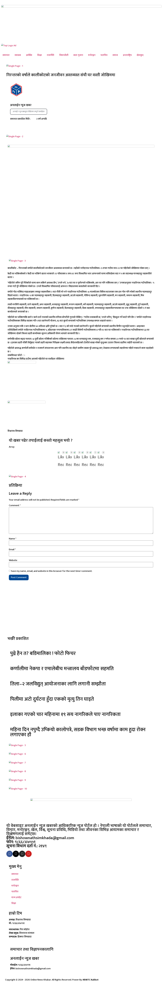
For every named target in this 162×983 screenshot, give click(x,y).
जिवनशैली (63, 55)
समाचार (6, 55)
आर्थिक (29, 55)
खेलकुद (140, 55)
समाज (115, 55)
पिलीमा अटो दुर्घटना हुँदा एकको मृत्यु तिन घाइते (52, 699)
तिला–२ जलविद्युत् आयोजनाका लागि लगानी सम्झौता (58, 684)
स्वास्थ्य (18, 55)
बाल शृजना (78, 55)
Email (12, 549)
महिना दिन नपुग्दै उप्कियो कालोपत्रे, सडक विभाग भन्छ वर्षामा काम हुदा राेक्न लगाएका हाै (78, 732)
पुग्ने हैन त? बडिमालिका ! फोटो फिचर (43, 653)
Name (12, 538)
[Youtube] (28, 854)
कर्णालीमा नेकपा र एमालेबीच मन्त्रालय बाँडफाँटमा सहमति (62, 668)
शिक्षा (39, 55)
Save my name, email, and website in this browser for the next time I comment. (51, 571)
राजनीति (50, 55)
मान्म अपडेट (16, 897)
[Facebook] (9, 854)
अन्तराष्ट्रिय (127, 55)
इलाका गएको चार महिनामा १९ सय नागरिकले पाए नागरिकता (65, 714)
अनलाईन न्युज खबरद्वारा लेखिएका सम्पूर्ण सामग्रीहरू (29, 111)
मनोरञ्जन (91, 55)
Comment (15, 505)
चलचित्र (103, 55)
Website (13, 560)
